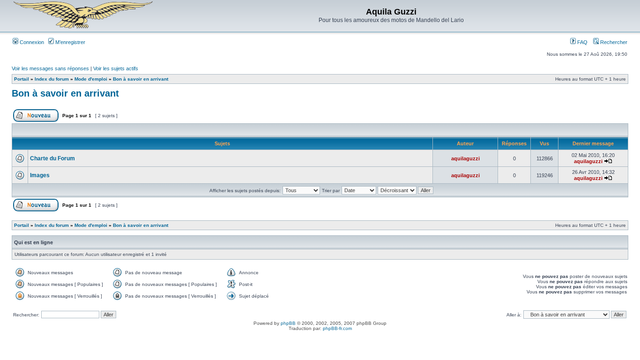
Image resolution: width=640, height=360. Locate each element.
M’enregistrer (69, 42)
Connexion (31, 42)
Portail (21, 79)
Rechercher (613, 42)
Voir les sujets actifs (115, 68)
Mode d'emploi (90, 79)
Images (40, 175)
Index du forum (52, 79)
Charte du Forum (52, 158)
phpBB (288, 323)
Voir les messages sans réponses (50, 68)
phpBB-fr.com (337, 328)
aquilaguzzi (465, 158)
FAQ (582, 42)
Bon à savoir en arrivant (140, 79)
